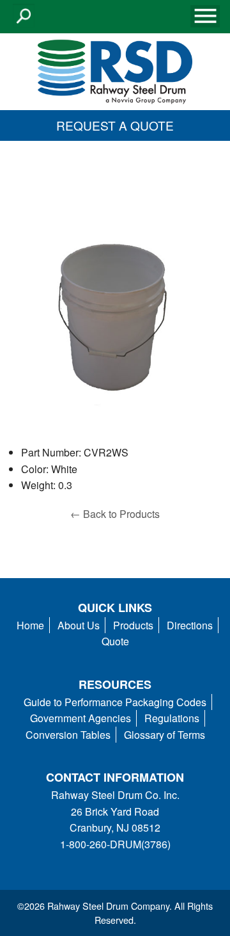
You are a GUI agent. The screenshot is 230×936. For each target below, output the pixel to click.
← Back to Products (115, 513)
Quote (115, 641)
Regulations (171, 718)
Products (133, 625)
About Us (78, 625)
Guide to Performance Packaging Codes (115, 702)
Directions (190, 625)
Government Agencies (80, 718)
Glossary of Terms (164, 734)
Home (30, 625)
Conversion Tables (68, 734)
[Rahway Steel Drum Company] (115, 70)
